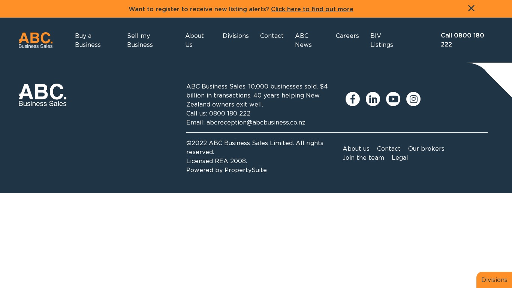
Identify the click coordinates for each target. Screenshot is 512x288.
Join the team (363, 157)
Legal (400, 157)
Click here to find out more (312, 9)
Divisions (494, 279)
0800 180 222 (229, 113)
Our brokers (426, 148)
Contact (389, 148)
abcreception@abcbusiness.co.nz (256, 122)
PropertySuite (246, 169)
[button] (198, 40)
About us (356, 148)
